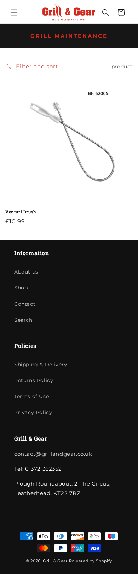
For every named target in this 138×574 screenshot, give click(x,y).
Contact (24, 304)
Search (23, 320)
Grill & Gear (55, 560)
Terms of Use (31, 396)
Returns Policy (33, 380)
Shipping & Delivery (40, 364)
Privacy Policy (33, 412)
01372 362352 (114, 6)
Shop (21, 288)
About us (26, 272)
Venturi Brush (20, 211)
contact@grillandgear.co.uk (53, 453)
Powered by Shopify (91, 560)
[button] (14, 12)
